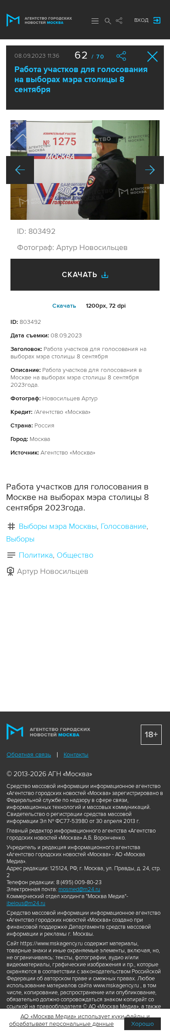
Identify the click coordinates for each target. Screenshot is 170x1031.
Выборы (20, 539)
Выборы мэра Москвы (58, 526)
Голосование (123, 526)
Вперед (150, 170)
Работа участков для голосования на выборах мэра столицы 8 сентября (81, 80)
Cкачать (64, 305)
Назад (20, 170)
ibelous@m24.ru (26, 903)
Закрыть (153, 56)
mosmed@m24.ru (79, 889)
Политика (36, 555)
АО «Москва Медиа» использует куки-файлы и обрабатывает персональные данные (79, 1020)
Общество (75, 555)
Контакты (76, 754)
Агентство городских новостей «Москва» (39, 20)
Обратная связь (29, 754)
